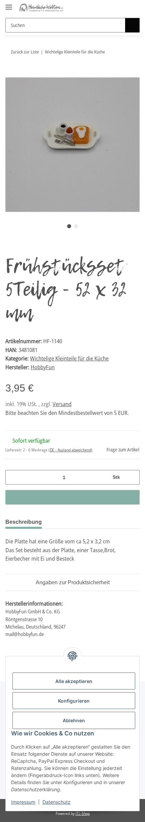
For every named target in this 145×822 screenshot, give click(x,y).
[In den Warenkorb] (10, 73)
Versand (62, 404)
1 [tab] (69, 226)
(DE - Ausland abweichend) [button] (70, 450)
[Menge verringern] (13, 477)
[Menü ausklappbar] (8, 4)
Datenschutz (56, 802)
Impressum (23, 802)
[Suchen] (132, 25)
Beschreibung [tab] (23, 522)
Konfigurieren (74, 701)
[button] (122, 7)
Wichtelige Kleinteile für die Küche (69, 358)
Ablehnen (74, 720)
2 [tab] (76, 226)
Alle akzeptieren (73, 681)
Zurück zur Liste (25, 52)
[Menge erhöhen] (132, 477)
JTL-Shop (83, 813)
